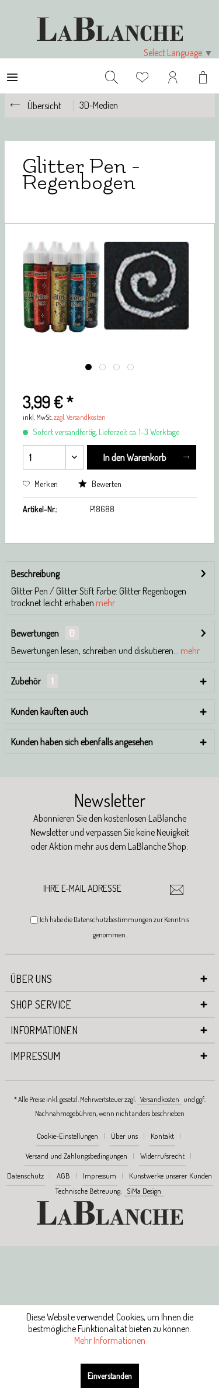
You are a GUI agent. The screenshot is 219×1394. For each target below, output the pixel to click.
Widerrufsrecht (162, 1155)
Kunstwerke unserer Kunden (170, 1175)
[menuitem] (12, 75)
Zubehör (32, 681)
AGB (63, 1175)
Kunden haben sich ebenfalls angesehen (82, 742)
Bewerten (105, 484)
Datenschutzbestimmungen (113, 919)
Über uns (124, 1136)
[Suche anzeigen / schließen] (111, 75)
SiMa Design (144, 1190)
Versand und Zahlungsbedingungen (76, 1155)
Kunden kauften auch (49, 711)
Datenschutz (25, 1175)
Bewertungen (35, 633)
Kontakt (162, 1136)
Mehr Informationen (109, 1340)
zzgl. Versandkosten (80, 417)
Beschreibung (35, 573)
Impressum (99, 1175)
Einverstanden (110, 1376)
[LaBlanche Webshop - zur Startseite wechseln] (110, 29)
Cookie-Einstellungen (67, 1136)
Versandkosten (159, 1099)
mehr (105, 603)
